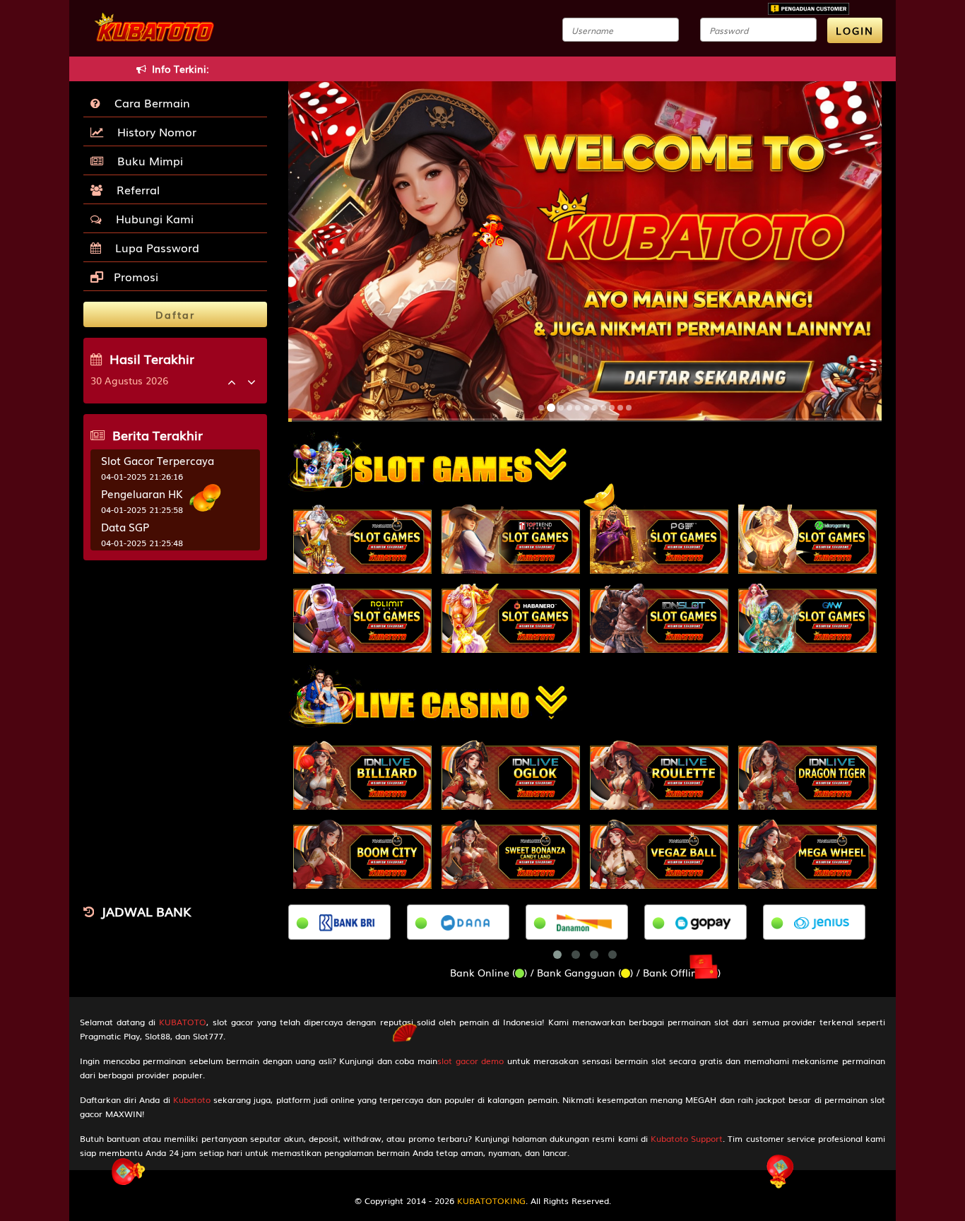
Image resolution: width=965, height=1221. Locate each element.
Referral (134, 189)
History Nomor (153, 131)
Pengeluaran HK (142, 493)
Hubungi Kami (151, 218)
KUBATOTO (182, 1021)
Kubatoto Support (687, 1138)
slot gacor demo (470, 1060)
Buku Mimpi (146, 160)
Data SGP (125, 526)
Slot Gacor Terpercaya (157, 460)
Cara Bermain (148, 102)
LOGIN (855, 30)
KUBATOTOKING (491, 1200)
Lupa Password (153, 247)
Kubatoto (192, 1099)
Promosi (134, 276)
